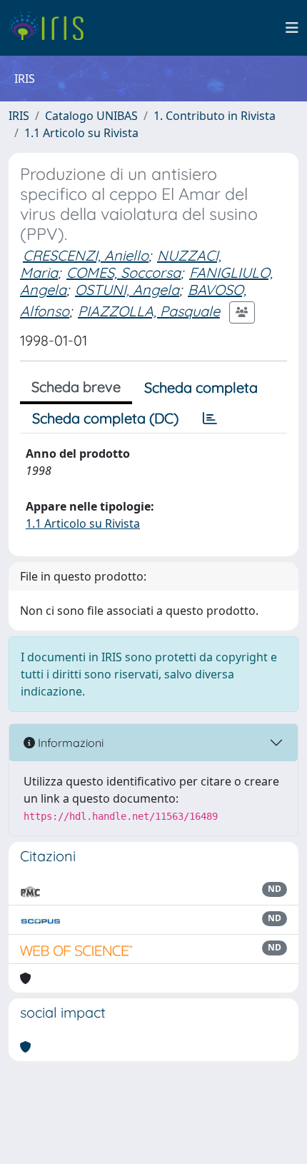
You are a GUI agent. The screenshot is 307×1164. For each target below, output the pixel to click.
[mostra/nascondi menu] (292, 28)
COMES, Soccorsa (123, 272)
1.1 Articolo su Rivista (81, 133)
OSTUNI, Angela (127, 289)
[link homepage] (52, 28)
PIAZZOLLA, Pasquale (149, 311)
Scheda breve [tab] (76, 387)
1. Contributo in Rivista (215, 116)
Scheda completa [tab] (201, 387)
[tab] (210, 418)
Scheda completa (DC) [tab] (105, 418)
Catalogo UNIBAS (91, 116)
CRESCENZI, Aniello (86, 255)
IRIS (19, 116)
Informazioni (69, 743)
